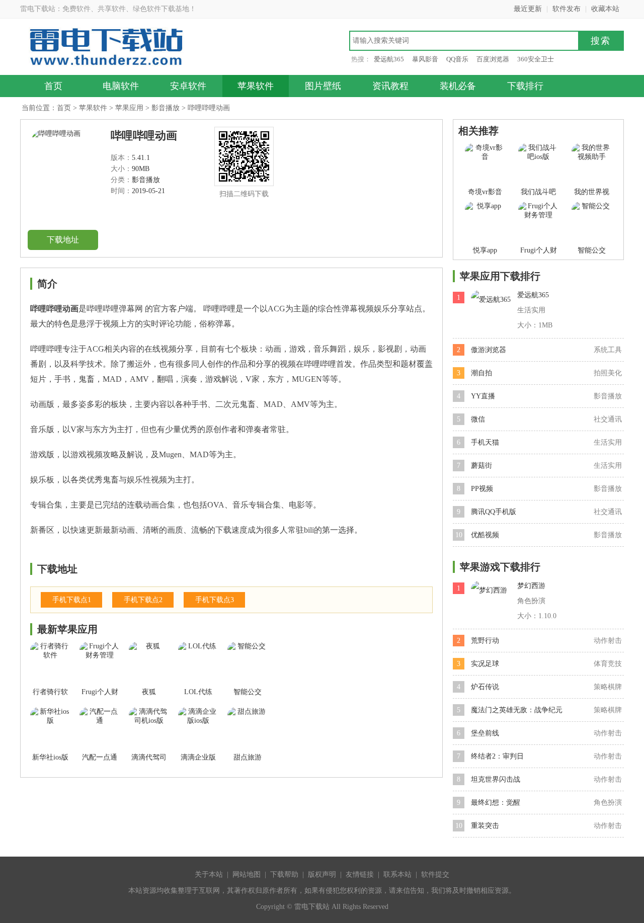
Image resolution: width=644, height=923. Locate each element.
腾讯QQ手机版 (493, 512)
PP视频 (482, 488)
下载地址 (63, 239)
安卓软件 (188, 86)
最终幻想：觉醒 (495, 802)
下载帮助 (284, 874)
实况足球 (485, 663)
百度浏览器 (492, 59)
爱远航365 (389, 59)
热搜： (361, 59)
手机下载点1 (71, 600)
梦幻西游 (531, 586)
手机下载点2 (143, 600)
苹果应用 (129, 108)
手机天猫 (485, 442)
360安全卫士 (535, 59)
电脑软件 (121, 86)
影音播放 (165, 108)
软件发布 (566, 9)
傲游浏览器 (488, 350)
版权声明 (322, 874)
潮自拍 (481, 373)
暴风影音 (425, 59)
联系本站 (397, 874)
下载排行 (525, 86)
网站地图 (246, 874)
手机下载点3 (214, 600)
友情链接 (360, 874)
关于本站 (209, 874)
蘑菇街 (481, 465)
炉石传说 (485, 687)
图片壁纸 (323, 86)
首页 (53, 86)
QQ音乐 (457, 59)
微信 (478, 419)
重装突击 (485, 825)
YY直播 (483, 396)
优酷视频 (485, 535)
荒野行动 (485, 640)
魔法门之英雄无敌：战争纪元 (516, 710)
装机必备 (458, 86)
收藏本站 (605, 9)
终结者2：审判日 (497, 756)
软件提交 (435, 874)
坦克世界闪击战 (495, 779)
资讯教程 (390, 86)
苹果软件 (255, 86)
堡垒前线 (485, 733)
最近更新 (528, 9)
